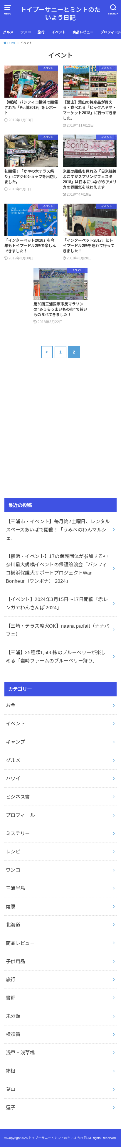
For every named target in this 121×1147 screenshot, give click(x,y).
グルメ (8, 32)
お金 (11, 705)
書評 (11, 997)
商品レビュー (83, 32)
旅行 (41, 32)
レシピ (13, 851)
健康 (11, 906)
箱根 (11, 1071)
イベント (59, 32)
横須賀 (13, 1034)
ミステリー (18, 833)
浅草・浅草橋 (20, 1052)
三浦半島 (15, 888)
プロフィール (20, 815)
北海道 (13, 924)
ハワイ (13, 778)
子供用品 (15, 961)
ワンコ (25, 32)
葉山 (11, 1089)
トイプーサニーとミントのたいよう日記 (60, 13)
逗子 (11, 1107)
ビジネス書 (18, 796)
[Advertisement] (53, 441)
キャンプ (15, 742)
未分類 (13, 1016)
